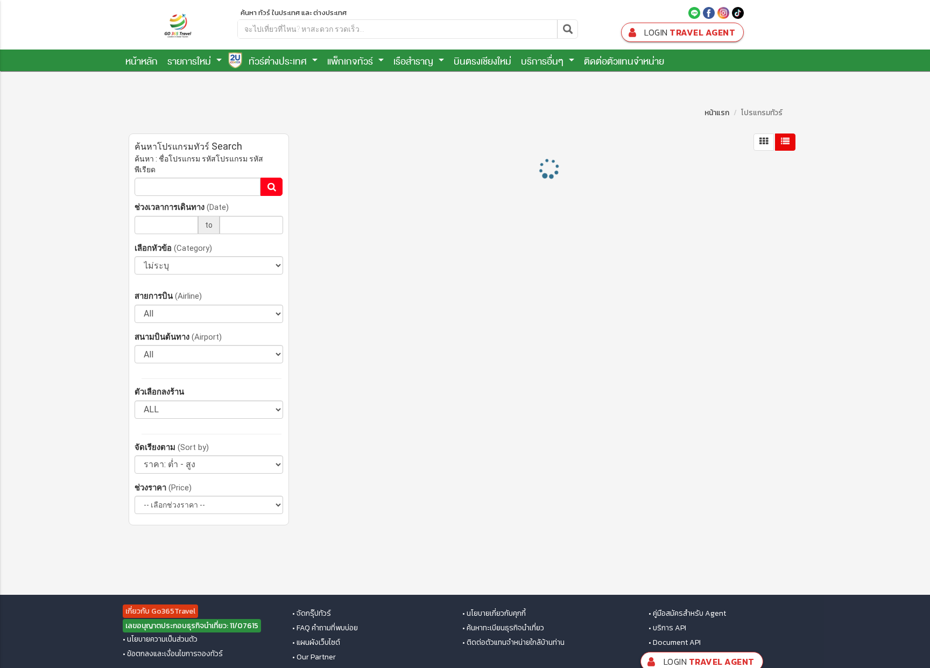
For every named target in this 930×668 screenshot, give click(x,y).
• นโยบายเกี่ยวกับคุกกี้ (494, 613)
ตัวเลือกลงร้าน (159, 391)
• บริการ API (667, 628)
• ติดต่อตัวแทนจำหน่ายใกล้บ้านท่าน (513, 642)
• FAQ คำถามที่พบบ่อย (325, 628)
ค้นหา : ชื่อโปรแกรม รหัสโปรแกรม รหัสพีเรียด (199, 164)
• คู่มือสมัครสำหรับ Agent (687, 613)
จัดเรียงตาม (172, 447)
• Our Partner (314, 657)
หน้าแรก (716, 112)
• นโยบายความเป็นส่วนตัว (160, 639)
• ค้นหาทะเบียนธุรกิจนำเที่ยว (503, 628)
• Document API (675, 642)
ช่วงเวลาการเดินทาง (182, 207)
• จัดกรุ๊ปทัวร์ (311, 613)
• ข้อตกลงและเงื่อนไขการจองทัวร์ (173, 654)
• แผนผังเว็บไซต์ (316, 642)
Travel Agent (689, 32)
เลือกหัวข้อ (173, 248)
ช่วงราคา (163, 487)
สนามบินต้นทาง (178, 337)
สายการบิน (168, 296)
